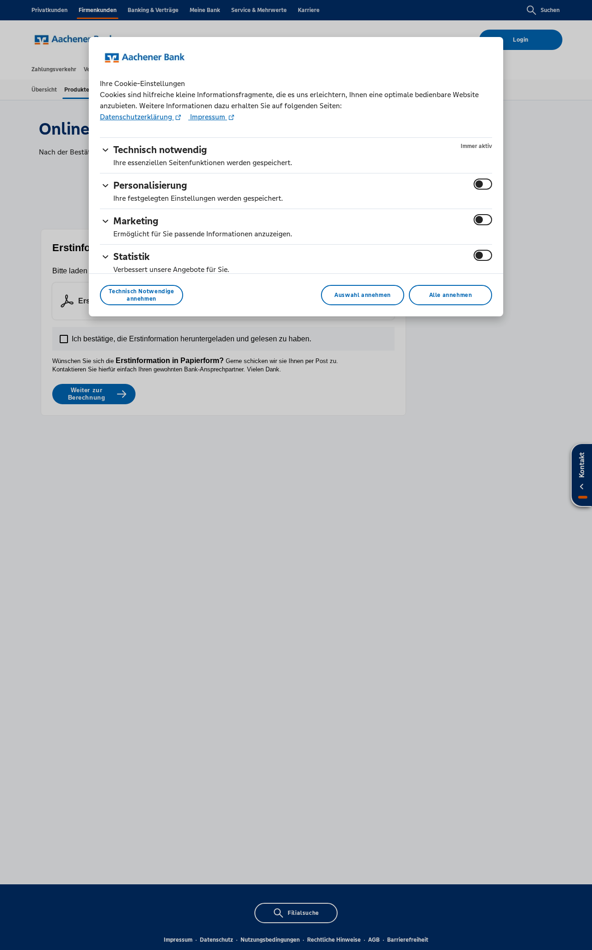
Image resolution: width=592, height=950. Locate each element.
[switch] (483, 184)
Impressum (207, 116)
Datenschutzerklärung (137, 116)
